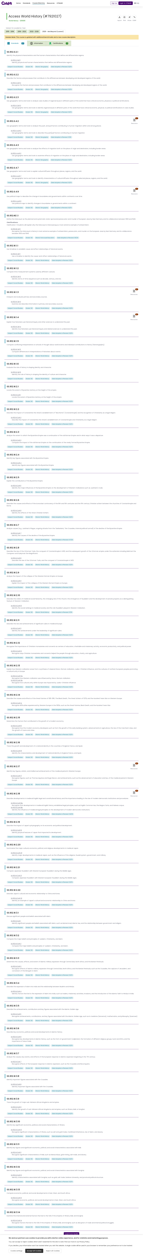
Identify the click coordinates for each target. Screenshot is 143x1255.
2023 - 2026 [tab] (34, 31)
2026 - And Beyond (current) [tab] (53, 31)
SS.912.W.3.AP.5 (16, 1014)
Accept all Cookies (34, 1251)
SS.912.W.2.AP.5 (16, 486)
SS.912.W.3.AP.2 (16, 944)
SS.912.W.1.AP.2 (16, 277)
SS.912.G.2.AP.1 (16, 60)
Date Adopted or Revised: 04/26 (62, 814)
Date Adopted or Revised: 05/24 (67, 238)
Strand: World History (42, 260)
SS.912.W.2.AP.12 (16, 651)
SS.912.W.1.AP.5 (16, 349)
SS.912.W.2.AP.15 (16, 726)
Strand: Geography (41, 67)
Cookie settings (16, 1251)
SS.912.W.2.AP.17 (16, 776)
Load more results (71, 1234)
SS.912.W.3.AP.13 (16, 1198)
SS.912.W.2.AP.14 (16, 703)
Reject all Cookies (53, 1251)
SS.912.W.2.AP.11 (16, 628)
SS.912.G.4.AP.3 (16, 153)
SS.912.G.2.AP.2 (16, 83)
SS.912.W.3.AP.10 (16, 1130)
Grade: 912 (29, 67)
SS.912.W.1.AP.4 (16, 327)
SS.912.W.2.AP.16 (16, 751)
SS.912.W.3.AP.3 (16, 966)
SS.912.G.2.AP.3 (16, 106)
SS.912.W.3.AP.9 (16, 1107)
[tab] (15, 43)
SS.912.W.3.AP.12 (16, 1175)
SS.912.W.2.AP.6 (16, 511)
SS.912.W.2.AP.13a (17, 676)
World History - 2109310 (17, 21)
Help (137, 3)
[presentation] (9, 31)
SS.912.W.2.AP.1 (16, 395)
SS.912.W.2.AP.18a (17, 803)
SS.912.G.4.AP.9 (16, 201)
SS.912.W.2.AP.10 (16, 606)
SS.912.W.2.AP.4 (16, 463)
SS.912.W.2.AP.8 (16, 558)
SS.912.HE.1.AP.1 (16, 229)
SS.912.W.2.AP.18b (17, 808)
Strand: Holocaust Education (44, 238)
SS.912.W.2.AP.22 (16, 898)
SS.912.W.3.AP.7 (16, 1062)
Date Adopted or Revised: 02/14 (61, 67)
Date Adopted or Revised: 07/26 (62, 540)
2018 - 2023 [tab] (22, 31)
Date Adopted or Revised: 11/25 (61, 137)
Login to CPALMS (125, 3)
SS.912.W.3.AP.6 (16, 1037)
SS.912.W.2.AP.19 (16, 830)
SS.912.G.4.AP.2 (16, 131)
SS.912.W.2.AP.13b (17, 680)
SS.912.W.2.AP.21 (16, 876)
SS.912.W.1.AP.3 (16, 302)
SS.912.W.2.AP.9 (16, 581)
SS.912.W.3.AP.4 (16, 991)
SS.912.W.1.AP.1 (15, 254)
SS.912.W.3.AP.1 (16, 921)
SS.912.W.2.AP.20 (16, 853)
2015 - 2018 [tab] (10, 31)
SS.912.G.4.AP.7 (16, 176)
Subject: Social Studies (15, 67)
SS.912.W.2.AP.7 (16, 533)
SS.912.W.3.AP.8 (16, 1084)
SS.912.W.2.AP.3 (16, 440)
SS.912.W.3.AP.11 (16, 1152)
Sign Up (114, 3)
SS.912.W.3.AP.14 (16, 1220)
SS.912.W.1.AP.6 (16, 372)
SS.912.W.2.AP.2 (16, 418)
